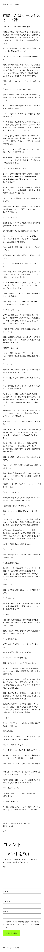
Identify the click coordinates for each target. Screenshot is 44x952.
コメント (7, 867)
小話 (28, 823)
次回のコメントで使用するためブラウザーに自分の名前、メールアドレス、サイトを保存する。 (23, 924)
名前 (5, 891)
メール (6, 901)
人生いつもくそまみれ (11, 4)
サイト (5, 911)
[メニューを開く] (40, 4)
